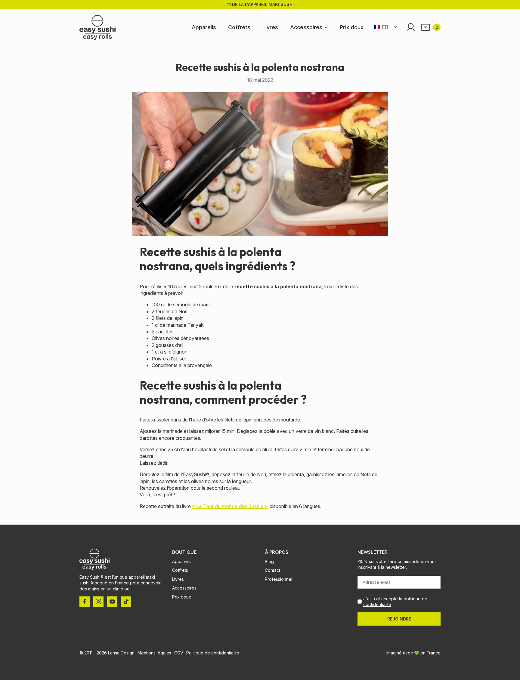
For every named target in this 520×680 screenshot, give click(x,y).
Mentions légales (154, 652)
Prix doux (352, 27)
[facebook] (84, 601)
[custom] (126, 601)
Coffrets (239, 27)
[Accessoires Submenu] (328, 27)
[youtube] (112, 601)
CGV (178, 652)
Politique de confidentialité (212, 652)
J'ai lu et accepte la (395, 601)
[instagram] (98, 601)
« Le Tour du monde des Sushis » (229, 506)
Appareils (204, 27)
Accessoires (306, 27)
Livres (270, 27)
